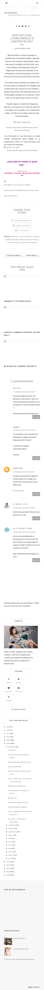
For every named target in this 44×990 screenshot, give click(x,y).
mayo (10, 845)
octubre (11, 828)
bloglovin (9, 691)
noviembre (12, 825)
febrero (11, 855)
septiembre (12, 832)
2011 (8, 868)
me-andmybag (18, 490)
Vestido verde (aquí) (13, 127)
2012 (8, 865)
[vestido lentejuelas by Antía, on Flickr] (22, 122)
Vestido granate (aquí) (14, 150)
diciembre (11, 747)
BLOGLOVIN (27, 173)
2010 (8, 872)
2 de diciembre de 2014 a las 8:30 (23, 472)
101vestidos (15, 236)
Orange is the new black (17, 301)
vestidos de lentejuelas (29, 242)
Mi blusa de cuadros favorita (20, 366)
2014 (8, 743)
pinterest (9, 700)
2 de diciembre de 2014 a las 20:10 (24, 532)
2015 (8, 740)
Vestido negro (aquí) (29, 127)
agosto (10, 835)
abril (9, 848)
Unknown (18, 468)
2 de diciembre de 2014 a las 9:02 (23, 508)
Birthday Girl (12, 798)
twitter (18, 682)
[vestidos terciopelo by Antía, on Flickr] (12, 147)
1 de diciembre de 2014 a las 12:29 (24, 392)
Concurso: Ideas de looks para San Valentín (19, 959)
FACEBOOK (8, 173)
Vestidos (35, 239)
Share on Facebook (23, 220)
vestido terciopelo (25, 239)
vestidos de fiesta (13, 242)
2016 (8, 737)
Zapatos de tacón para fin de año (19, 762)
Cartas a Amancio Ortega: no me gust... (22, 333)
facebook (9, 682)
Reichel (17, 388)
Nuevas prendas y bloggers (17, 807)
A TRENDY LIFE (20, 504)
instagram (18, 691)
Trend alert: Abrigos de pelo (18, 802)
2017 (8, 733)
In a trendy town (22, 528)
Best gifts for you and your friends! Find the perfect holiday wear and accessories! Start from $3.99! (21, 190)
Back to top (33, 987)
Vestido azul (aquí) (31, 150)
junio (10, 842)
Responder (36, 417)
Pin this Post (23, 230)
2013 (8, 862)
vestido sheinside (11, 239)
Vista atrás (12, 750)
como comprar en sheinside (29, 236)
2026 (8, 727)
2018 (8, 730)
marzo (10, 852)
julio (9, 838)
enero (10, 858)
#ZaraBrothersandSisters (17, 786)
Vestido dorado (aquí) (22, 130)
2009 (8, 875)
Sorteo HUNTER (19, 938)
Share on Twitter (23, 225)
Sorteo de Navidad (14, 766)
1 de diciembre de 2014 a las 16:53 (24, 430)
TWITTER (17, 173)
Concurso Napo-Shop (20, 949)
